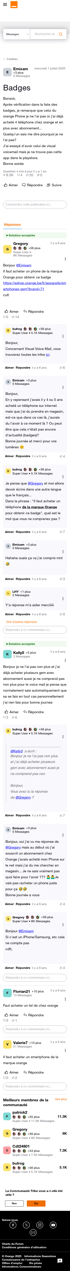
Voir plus (61, 1099)
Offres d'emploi (12, 1263)
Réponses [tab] (12, 225)
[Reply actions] (63, 336)
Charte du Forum (13, 1244)
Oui (36, 1203)
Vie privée (35, 1263)
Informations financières (40, 1256)
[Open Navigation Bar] (6, 5)
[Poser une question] (59, 1261)
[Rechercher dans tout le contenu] (60, 34)
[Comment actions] (65, 259)
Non (14, 1203)
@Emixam (23, 265)
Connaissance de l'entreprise (21, 1259)
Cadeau (12, 59)
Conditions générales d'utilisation (24, 1247)
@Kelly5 (16, 751)
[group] (8, 175)
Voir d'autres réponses (21, 622)
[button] (9, 367)
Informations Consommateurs (21, 1266)
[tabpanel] (35, 661)
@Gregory (35, 483)
